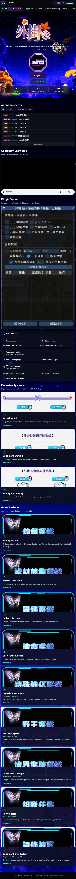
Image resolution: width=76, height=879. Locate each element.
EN (58, 3)
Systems (29, 9)
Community (69, 3)
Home (4, 9)
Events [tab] (30, 109)
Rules (65, 9)
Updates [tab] (21, 109)
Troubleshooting (53, 9)
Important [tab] (11, 109)
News (40, 9)
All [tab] (3, 109)
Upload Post (16, 9)
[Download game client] (38, 62)
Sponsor (39, 75)
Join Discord (39, 81)
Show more (38, 144)
